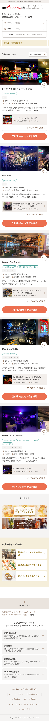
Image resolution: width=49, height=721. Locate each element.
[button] (24, 635)
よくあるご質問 (24, 709)
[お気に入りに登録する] (44, 85)
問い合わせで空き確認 (26, 136)
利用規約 (24, 689)
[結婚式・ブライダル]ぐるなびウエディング (17, 612)
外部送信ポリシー (33, 694)
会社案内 (15, 689)
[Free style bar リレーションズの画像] (24, 72)
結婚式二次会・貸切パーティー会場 (14, 615)
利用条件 (33, 689)
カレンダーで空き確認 (26, 487)
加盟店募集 (33, 699)
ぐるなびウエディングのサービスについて (24, 704)
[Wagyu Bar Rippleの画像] (24, 245)
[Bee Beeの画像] (24, 158)
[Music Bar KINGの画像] (24, 332)
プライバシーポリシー (17, 694)
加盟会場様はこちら (19, 699)
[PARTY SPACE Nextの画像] (24, 419)
